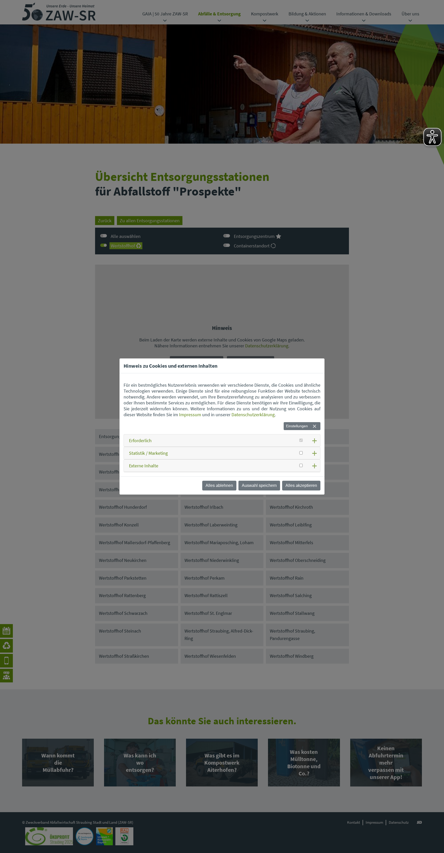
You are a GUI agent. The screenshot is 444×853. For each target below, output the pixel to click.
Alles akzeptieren (301, 485)
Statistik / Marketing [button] (148, 453)
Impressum (190, 415)
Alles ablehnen (219, 485)
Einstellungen (297, 426)
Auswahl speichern (259, 485)
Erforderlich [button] (140, 440)
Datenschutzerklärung (253, 415)
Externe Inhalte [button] (143, 466)
